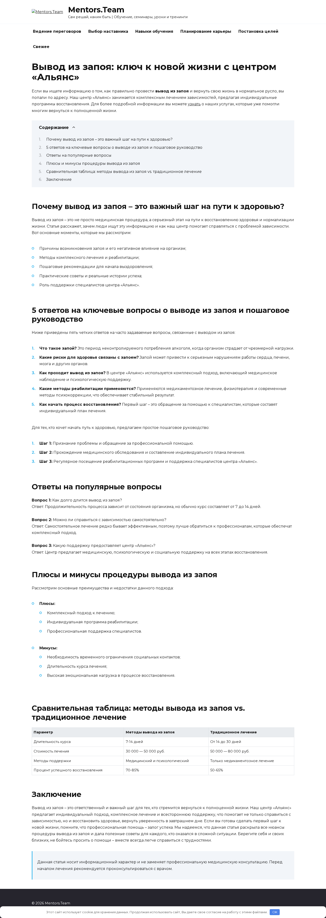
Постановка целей (258, 31)
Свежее (41, 46)
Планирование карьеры (205, 31)
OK (274, 912)
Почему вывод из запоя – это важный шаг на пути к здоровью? (109, 139)
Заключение (59, 179)
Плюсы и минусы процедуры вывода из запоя (93, 163)
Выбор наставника (108, 31)
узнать (194, 104)
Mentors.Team (96, 9)
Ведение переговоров (57, 31)
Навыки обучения (154, 31)
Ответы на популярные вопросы (78, 155)
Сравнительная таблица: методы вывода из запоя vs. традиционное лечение (124, 171)
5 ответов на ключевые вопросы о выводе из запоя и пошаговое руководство (124, 147)
